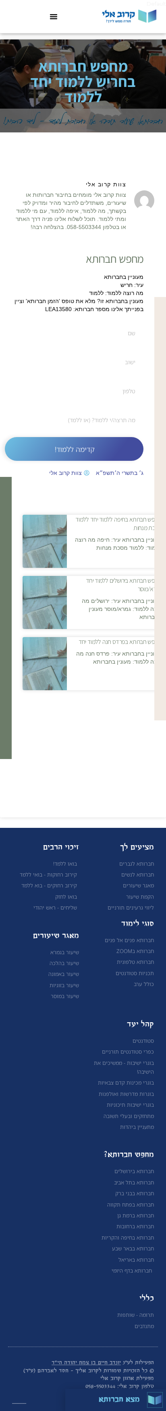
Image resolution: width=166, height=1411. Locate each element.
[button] (54, 16)
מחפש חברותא (115, 258)
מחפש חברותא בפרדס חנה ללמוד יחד (120, 641)
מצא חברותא (119, 1399)
